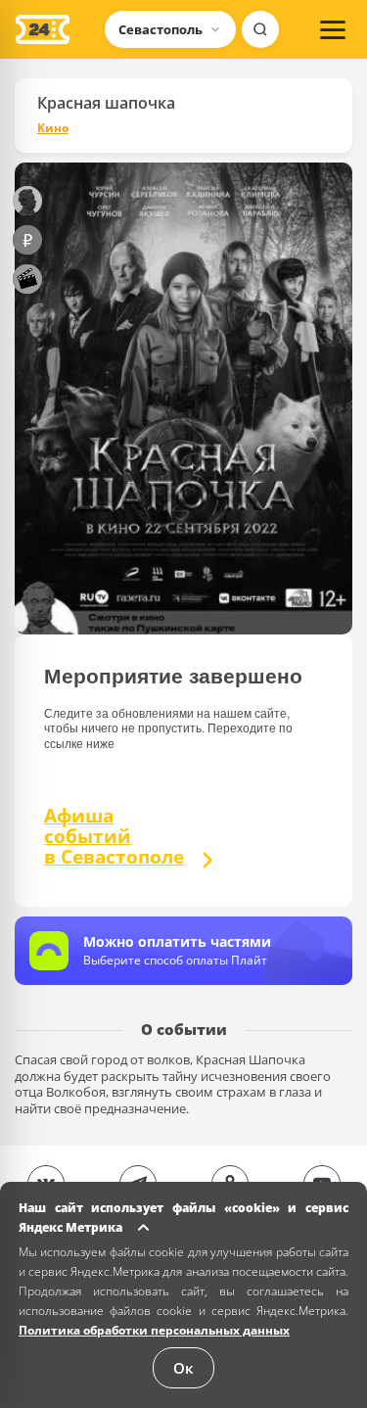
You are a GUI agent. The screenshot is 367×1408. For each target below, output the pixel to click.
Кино (53, 128)
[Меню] (332, 29)
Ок (183, 1368)
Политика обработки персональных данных (154, 1330)
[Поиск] (260, 29)
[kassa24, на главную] (42, 29)
